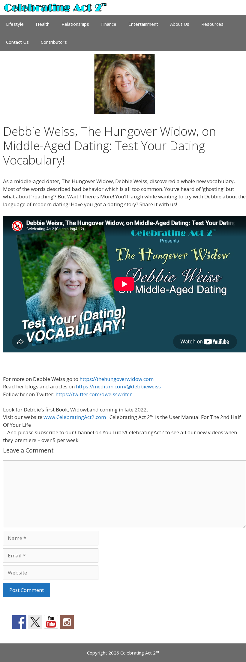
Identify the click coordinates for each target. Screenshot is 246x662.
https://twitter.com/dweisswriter (94, 394)
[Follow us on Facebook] (19, 622)
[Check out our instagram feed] (67, 622)
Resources (212, 24)
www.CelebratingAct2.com (75, 417)
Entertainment (143, 24)
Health (43, 24)
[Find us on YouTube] (51, 622)
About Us (179, 24)
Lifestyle (15, 24)
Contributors (54, 42)
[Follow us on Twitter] (35, 622)
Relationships (75, 24)
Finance (108, 24)
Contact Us (17, 42)
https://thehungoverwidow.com (117, 379)
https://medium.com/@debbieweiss (118, 386)
